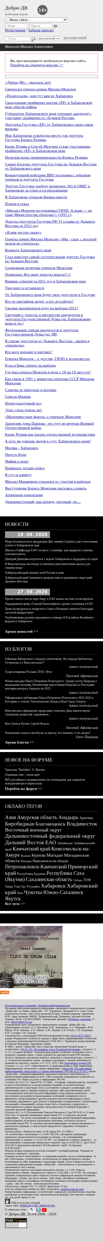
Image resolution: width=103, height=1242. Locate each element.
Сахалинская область (49, 879)
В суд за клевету (18, 475)
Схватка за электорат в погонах (30, 390)
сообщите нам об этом (72, 1189)
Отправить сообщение (79, 1019)
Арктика (86, 818)
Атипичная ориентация (24, 495)
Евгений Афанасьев (82, 676)
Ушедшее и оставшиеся (24, 288)
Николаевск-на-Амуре (50, 861)
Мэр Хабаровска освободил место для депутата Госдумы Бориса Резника (44, 138)
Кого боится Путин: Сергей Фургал (27, 723)
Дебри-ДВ (16, 7)
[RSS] (4, 993)
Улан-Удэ (20, 886)
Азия (10, 817)
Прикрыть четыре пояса (24, 468)
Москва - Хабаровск (21, 448)
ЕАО (50, 842)
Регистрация (15, 30)
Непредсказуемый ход (23, 403)
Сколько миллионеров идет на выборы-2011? (41, 308)
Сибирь (77, 880)
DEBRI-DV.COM (29, 1205)
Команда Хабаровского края (28, 250)
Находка (26, 861)
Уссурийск (33, 886)
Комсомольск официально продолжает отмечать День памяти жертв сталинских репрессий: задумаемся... (47, 712)
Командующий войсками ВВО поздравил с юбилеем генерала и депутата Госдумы (47, 177)
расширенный (75, 38)
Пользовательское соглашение (20, 1005)
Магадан (54, 855)
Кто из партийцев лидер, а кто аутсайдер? (39, 301)
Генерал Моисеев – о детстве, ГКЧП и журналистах (47, 359)
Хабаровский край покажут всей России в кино (34, 572)
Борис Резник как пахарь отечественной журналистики (50, 434)
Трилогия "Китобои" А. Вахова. (25, 769)
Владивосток (81, 824)
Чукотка (33, 892)
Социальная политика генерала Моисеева (38, 268)
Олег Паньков (87, 737)
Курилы (39, 855)
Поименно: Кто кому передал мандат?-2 (38, 274)
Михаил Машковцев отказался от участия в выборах (48, 481)
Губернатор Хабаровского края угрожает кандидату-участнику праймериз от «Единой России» (48, 116)
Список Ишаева (18, 397)
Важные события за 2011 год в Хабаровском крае (45, 281)
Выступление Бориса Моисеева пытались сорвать (45, 488)
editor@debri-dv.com (21, 1022)
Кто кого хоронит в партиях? (28, 352)
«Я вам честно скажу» (23, 232)
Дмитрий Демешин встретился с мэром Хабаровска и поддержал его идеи (51, 559)
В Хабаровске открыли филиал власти (36, 197)
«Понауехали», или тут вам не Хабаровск (39, 96)
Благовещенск (51, 824)
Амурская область (37, 817)
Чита (20, 893)
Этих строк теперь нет (23, 410)
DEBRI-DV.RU (47, 1205)
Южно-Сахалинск (63, 892)
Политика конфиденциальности (54, 1005)
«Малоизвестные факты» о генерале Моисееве (43, 417)
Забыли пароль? (41, 30)
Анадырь (68, 817)
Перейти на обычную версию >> (36, 65)
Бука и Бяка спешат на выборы (30, 365)
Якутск (13, 898)
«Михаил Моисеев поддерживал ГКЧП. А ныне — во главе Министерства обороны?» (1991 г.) (48, 212)
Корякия (25, 855)
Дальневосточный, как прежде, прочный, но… (43, 502)
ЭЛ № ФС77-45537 (80, 1035)
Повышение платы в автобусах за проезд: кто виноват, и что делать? (47, 733)
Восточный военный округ (33, 829)
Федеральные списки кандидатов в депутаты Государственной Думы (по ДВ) (41, 332)
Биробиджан (19, 824)
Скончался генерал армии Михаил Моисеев (40, 89)
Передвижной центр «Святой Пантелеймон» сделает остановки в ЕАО (49, 604)
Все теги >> (15, 904)
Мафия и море (16, 461)
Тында (9, 886)
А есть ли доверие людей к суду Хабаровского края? (48, 441)
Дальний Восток (24, 842)
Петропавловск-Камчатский (36, 867)
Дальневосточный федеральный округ (50, 836)
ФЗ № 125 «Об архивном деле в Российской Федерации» (51, 1049)
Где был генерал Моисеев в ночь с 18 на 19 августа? (48, 372)
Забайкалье (65, 843)
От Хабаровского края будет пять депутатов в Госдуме (50, 295)
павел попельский (83, 667)
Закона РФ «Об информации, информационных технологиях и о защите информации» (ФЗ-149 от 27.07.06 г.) (48, 1070)
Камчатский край (31, 849)
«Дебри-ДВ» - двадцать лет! (28, 82)
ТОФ (87, 880)
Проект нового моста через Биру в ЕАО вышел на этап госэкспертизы (49, 599)
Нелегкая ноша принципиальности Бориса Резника (46, 157)
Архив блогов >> (19, 742)
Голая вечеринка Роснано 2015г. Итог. (29, 672)
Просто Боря (15, 455)
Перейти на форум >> (23, 789)
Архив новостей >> (21, 631)
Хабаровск (53, 886)
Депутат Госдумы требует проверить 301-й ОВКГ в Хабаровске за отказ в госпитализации (47, 188)
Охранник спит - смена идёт (22, 774)
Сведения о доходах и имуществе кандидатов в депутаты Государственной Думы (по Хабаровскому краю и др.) (48, 319)
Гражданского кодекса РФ (77, 1063)
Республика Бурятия (31, 874)
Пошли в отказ (17, 204)
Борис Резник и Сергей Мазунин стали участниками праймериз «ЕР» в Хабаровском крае (47, 148)
